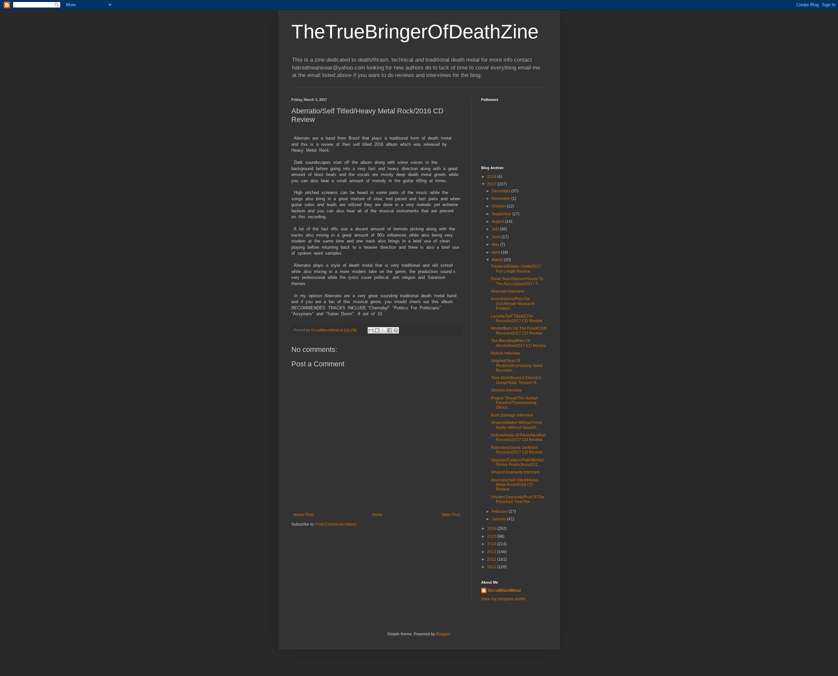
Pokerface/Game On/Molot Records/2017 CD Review (516, 449)
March (498, 260)
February (500, 511)
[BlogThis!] (377, 330)
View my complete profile (503, 599)
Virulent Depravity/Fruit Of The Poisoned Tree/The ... (517, 499)
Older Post (450, 514)
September (502, 214)
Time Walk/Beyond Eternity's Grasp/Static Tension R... (516, 380)
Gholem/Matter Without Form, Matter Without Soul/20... (517, 425)
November (501, 198)
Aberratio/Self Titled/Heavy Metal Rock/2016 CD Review (514, 485)
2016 (492, 528)
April (496, 252)
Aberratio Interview (507, 291)
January (499, 519)
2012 (492, 559)
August (498, 221)
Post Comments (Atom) (336, 524)
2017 (492, 184)
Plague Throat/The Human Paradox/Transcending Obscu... (514, 403)
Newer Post (303, 514)
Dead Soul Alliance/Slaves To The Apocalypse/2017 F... (517, 281)
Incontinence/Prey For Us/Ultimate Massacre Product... (513, 304)
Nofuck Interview (505, 353)
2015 (492, 536)
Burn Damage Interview (512, 415)
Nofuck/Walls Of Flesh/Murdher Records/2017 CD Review (518, 437)
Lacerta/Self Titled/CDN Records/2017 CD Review (516, 318)
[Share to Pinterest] (395, 330)
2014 (492, 544)
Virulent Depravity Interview (515, 472)
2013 (492, 552)
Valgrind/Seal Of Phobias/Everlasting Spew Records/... (517, 365)
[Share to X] (383, 330)
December (501, 191)
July (496, 229)
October (499, 206)
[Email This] (371, 330)
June (496, 237)
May (496, 244)
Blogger (443, 634)
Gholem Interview (506, 390)
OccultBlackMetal (504, 590)
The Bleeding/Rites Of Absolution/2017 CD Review (518, 343)
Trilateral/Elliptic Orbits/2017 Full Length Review (516, 268)
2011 (492, 567)
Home (377, 514)
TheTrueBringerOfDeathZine (414, 32)
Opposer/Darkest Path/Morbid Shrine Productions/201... (517, 462)
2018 (492, 176)
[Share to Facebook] (389, 330)
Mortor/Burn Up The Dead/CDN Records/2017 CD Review (519, 330)
